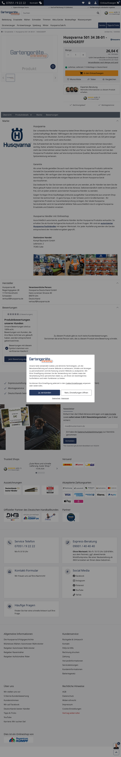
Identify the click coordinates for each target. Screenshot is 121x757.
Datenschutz (56, 398)
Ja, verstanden (44, 392)
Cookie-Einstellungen (74, 383)
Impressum (65, 398)
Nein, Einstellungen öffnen (76, 392)
